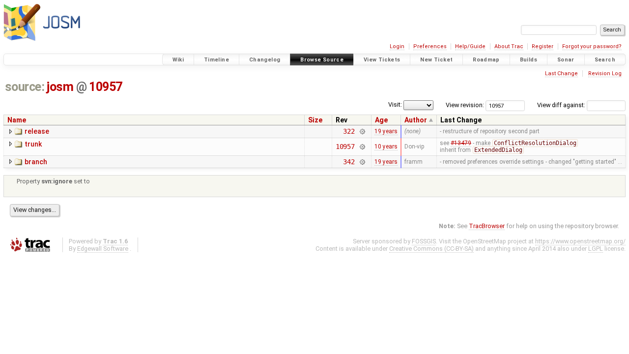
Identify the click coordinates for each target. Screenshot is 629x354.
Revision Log (605, 73)
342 (349, 162)
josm (60, 87)
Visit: (395, 104)
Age (381, 120)
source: (25, 87)
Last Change (561, 73)
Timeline (216, 60)
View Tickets (382, 60)
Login (397, 46)
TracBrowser (487, 226)
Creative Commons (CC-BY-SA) (431, 248)
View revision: (465, 105)
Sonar (565, 60)
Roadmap (486, 60)
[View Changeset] (362, 131)
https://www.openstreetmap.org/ (580, 241)
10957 (105, 87)
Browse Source (321, 60)
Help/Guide (470, 46)
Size (315, 120)
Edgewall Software (102, 248)
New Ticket (436, 60)
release (37, 131)
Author (415, 120)
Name (16, 120)
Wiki (178, 60)
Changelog (264, 60)
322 (349, 131)
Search (605, 60)
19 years (386, 131)
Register (542, 46)
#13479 (461, 143)
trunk (33, 144)
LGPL (595, 248)
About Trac (508, 46)
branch (36, 162)
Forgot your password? (592, 46)
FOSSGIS (424, 241)
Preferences (430, 46)
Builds (528, 60)
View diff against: (562, 105)
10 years (386, 146)
